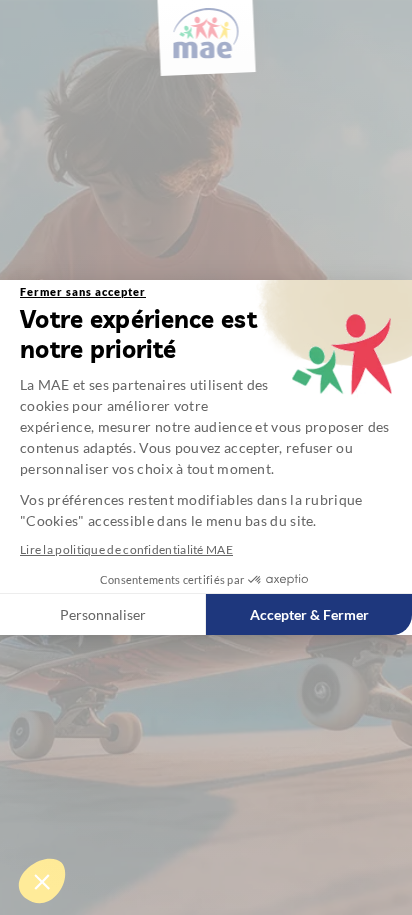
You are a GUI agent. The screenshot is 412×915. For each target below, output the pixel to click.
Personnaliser (103, 614)
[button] (42, 881)
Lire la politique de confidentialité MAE (126, 549)
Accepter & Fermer (309, 614)
